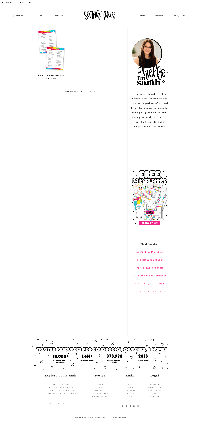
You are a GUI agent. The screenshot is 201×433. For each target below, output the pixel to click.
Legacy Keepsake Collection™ (61, 394)
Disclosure (155, 385)
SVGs (100, 388)
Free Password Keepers (149, 267)
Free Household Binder (149, 259)
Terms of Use (154, 388)
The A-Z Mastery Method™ (61, 391)
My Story (130, 391)
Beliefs (130, 394)
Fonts (100, 385)
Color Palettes (100, 394)
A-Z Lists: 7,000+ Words (149, 283)
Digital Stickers (100, 397)
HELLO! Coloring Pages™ (61, 388)
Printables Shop (61, 385)
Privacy (155, 394)
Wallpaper (100, 391)
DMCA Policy (154, 391)
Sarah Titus (100, 16)
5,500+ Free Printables (149, 251)
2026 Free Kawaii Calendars (149, 275)
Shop (130, 388)
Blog (130, 385)
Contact (154, 397)
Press (130, 397)
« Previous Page (71, 91)
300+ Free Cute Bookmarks (149, 291)
